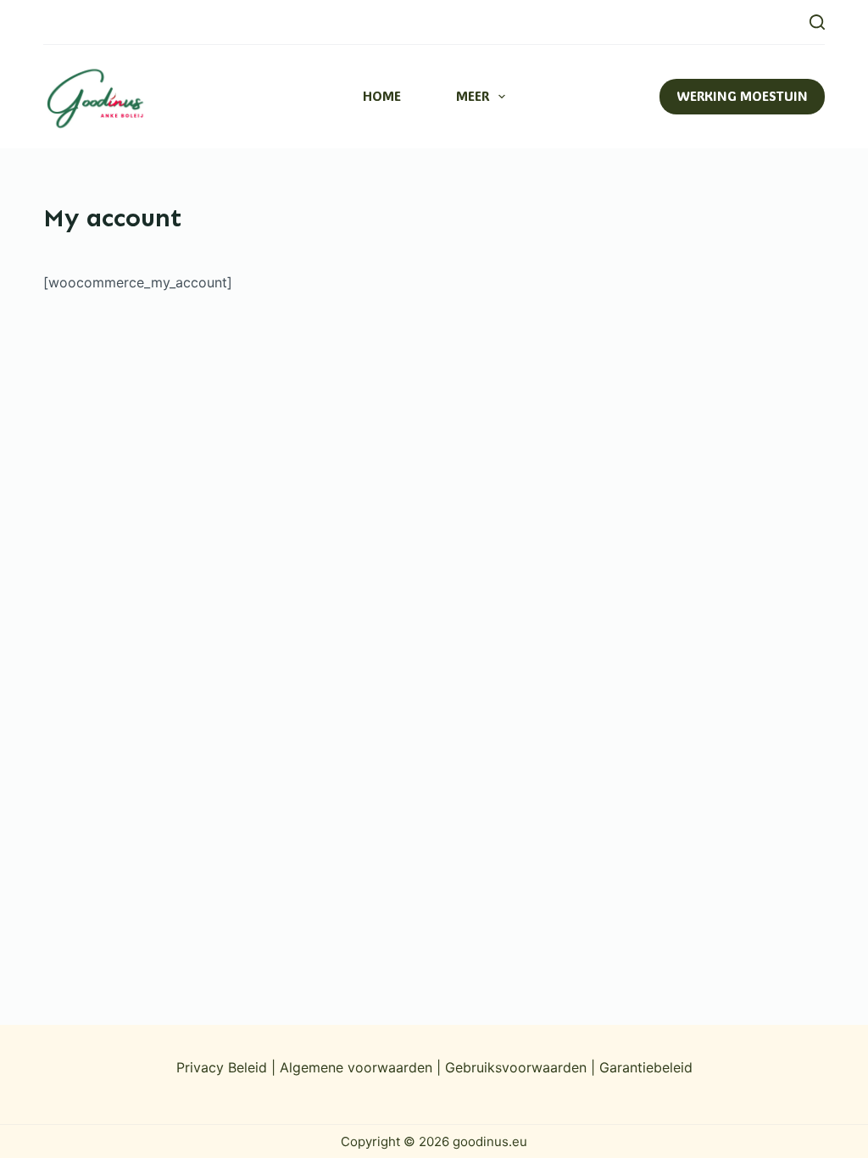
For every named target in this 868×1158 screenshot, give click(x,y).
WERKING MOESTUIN (742, 95)
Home (382, 95)
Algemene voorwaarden (358, 1067)
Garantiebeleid (646, 1067)
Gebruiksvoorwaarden (516, 1067)
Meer (472, 95)
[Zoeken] (817, 22)
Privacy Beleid (221, 1067)
